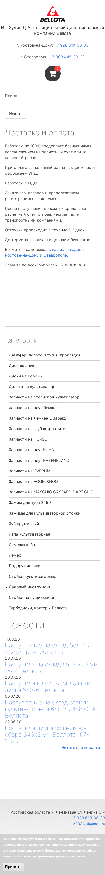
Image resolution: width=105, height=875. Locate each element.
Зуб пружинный (24, 523)
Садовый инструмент (30, 586)
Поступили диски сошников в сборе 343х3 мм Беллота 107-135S (47, 734)
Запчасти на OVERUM (29, 470)
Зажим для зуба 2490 (30, 502)
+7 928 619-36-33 (71, 45)
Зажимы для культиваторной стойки (45, 513)
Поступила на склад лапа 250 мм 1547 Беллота (51, 667)
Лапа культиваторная (29, 534)
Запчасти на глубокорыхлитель (39, 428)
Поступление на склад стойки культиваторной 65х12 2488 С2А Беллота (50, 709)
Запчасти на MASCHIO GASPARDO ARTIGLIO (51, 491)
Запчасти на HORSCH (29, 439)
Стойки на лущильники (31, 597)
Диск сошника (23, 365)
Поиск (11, 95)
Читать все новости (81, 747)
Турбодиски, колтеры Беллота (38, 607)
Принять (13, 867)
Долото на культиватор (31, 386)
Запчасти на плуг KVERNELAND (39, 460)
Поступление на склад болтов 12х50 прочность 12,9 (47, 648)
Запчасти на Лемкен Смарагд (37, 418)
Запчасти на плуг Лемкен (33, 407)
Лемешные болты (25, 544)
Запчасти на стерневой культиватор (44, 397)
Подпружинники (25, 565)
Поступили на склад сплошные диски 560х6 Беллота (48, 686)
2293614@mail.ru (89, 823)
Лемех (15, 555)
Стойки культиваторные (32, 576)
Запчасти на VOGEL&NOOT (34, 481)
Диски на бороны (25, 376)
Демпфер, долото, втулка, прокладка (44, 355)
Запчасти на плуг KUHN (31, 449)
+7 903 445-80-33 (67, 56)
